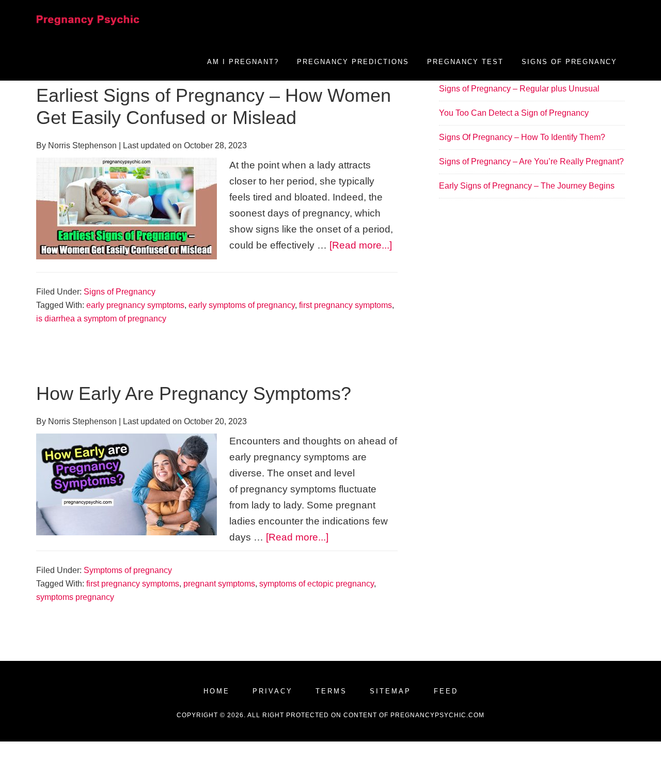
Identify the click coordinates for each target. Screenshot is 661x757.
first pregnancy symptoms (345, 305)
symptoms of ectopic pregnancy (316, 583)
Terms (331, 691)
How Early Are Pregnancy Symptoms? (193, 393)
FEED (446, 691)
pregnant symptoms (219, 583)
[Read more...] (360, 245)
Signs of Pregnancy (119, 291)
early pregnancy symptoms (135, 305)
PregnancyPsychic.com (437, 715)
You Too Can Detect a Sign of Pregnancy (514, 113)
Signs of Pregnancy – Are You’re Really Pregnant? (531, 161)
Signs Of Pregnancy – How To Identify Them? (522, 137)
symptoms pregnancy (75, 597)
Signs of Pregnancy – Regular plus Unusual (519, 88)
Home (216, 691)
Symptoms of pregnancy (128, 570)
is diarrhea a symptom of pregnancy (101, 318)
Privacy (273, 691)
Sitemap (390, 691)
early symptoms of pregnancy (241, 305)
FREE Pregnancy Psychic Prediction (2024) (87, 28)
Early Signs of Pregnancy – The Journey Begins (527, 185)
